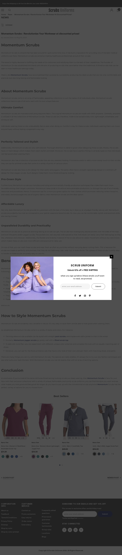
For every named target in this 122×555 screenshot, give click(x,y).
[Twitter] (80, 296)
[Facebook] (75, 296)
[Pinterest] (90, 296)
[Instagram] (85, 296)
